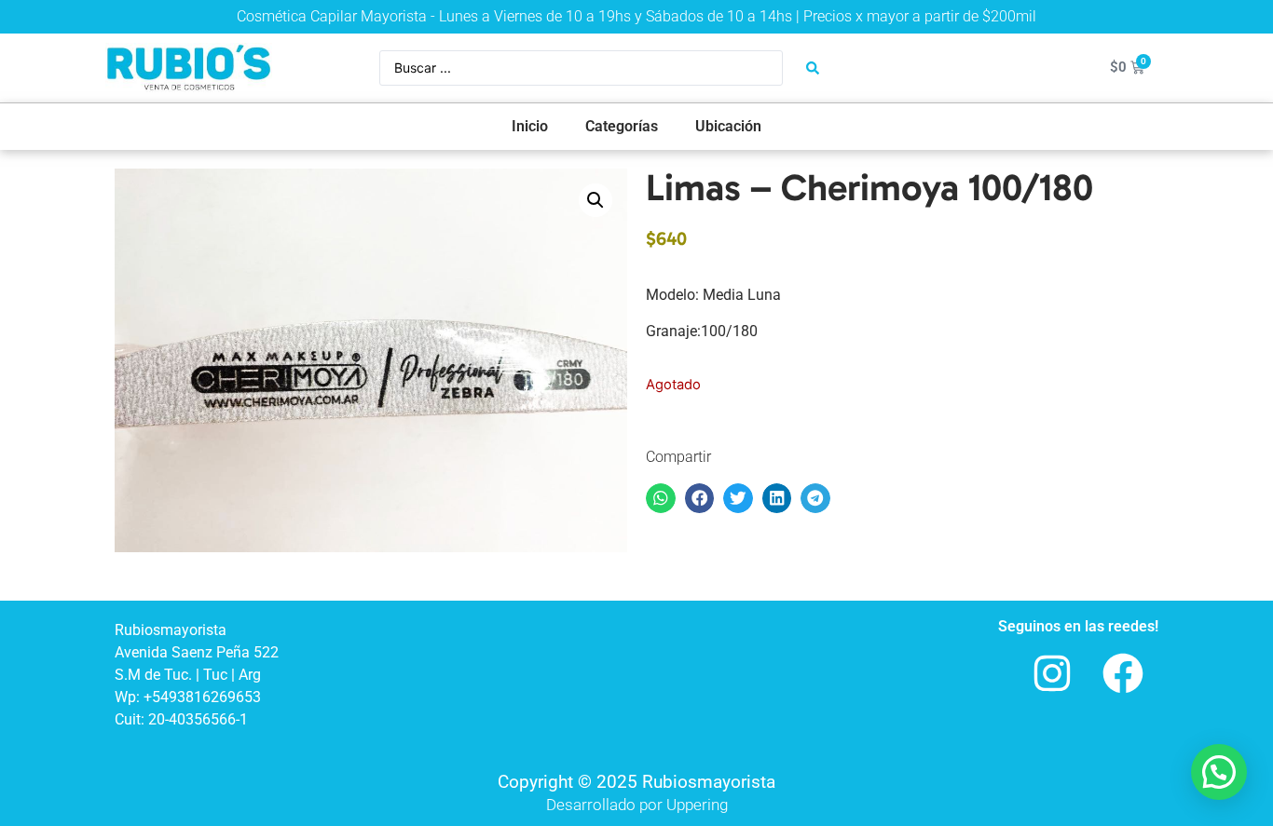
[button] (595, 200)
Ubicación (728, 126)
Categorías (621, 126)
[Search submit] (812, 68)
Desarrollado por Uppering (637, 804)
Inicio (530, 126)
